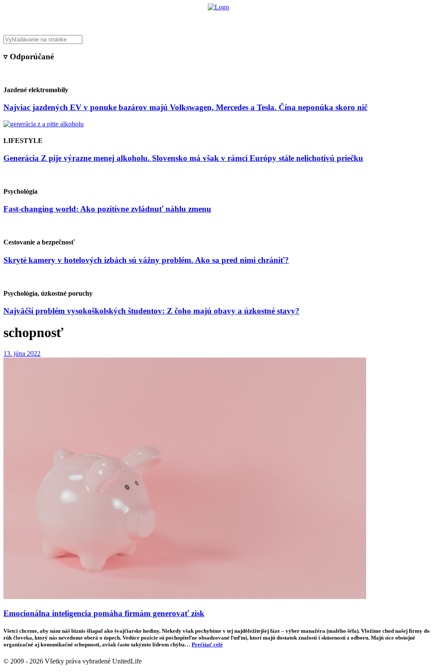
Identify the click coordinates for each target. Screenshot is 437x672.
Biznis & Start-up (166, 19)
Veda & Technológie (111, 19)
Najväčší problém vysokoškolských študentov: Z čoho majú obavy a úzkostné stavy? (151, 310)
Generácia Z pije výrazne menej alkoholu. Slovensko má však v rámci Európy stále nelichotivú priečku (183, 158)
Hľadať (341, 19)
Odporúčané (309, 19)
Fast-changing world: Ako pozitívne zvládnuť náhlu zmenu (107, 208)
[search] (218, 39)
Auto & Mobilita (216, 19)
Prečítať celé (207, 644)
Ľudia (252, 19)
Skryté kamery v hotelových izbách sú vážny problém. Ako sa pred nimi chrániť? (146, 260)
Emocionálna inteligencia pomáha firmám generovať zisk (103, 613)
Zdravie (277, 19)
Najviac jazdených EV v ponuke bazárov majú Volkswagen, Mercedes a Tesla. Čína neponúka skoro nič (185, 107)
